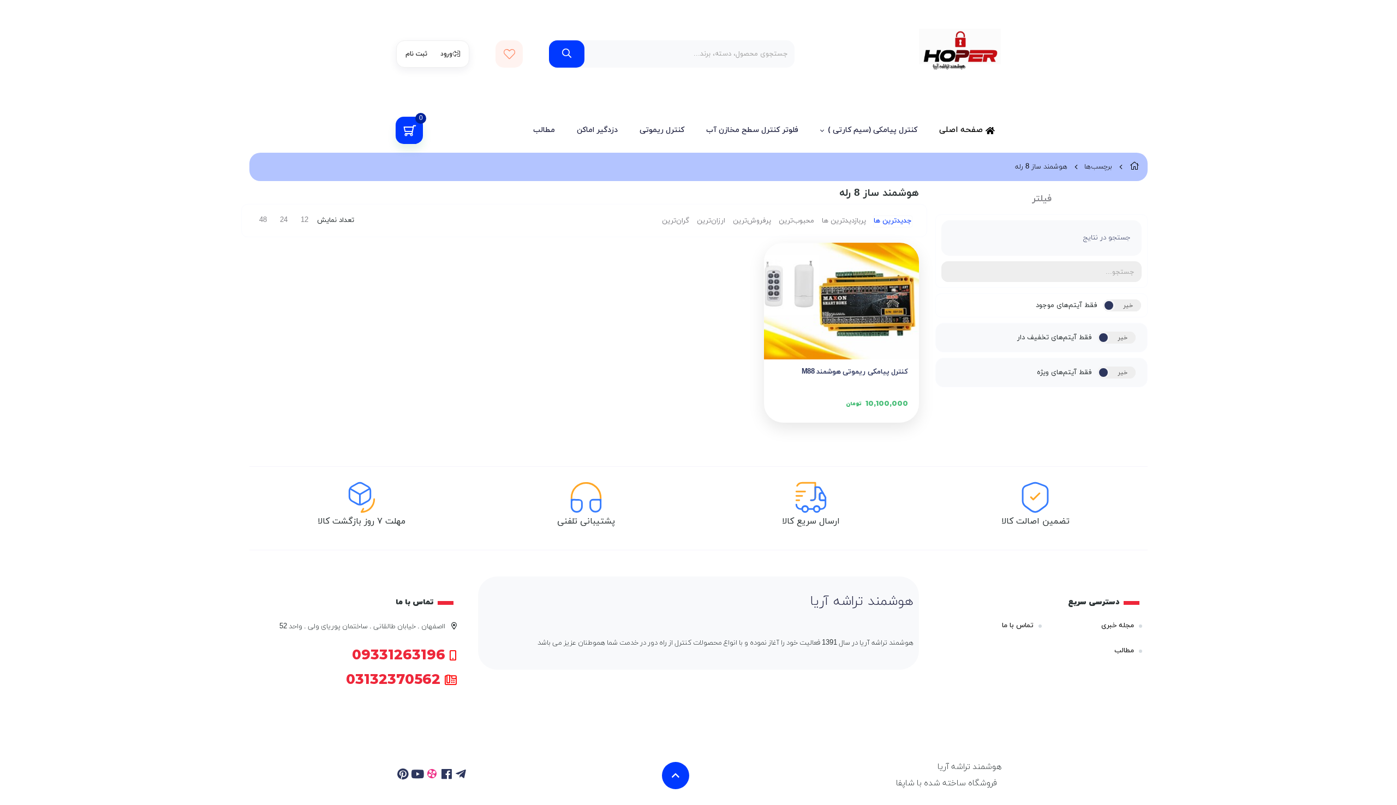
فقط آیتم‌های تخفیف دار (1054, 338)
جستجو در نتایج (1107, 238)
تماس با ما (1018, 625)
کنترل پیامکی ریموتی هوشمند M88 (855, 372)
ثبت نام (416, 54)
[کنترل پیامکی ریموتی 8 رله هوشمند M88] (841, 301)
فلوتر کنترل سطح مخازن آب (752, 130)
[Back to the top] (675, 775)
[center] (566, 54)
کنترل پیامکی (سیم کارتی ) (872, 130)
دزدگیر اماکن (597, 130)
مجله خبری (1117, 625)
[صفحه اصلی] (1134, 166)
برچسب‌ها (1098, 167)
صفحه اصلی (962, 130)
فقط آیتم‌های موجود (1066, 305)
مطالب (544, 130)
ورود (446, 54)
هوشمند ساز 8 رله (1041, 167)
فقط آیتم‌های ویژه (1064, 372)
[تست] (461, 775)
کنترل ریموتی (662, 130)
